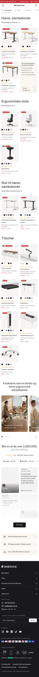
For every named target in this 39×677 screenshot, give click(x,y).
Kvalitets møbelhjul (7, 369)
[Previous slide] (30, 436)
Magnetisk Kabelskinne (9, 335)
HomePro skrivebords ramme (27, 221)
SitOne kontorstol (7, 134)
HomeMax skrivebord (8, 85)
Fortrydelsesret (23, 667)
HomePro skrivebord (8, 51)
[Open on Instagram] (16, 470)
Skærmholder (24, 269)
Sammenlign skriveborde (9, 22)
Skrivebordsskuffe (7, 303)
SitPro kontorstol (26, 134)
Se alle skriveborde (26, 89)
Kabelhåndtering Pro (27, 335)
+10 (13, 46)
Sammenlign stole (7, 105)
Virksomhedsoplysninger (8, 667)
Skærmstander (6, 268)
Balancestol (5, 168)
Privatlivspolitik (5, 664)
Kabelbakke (24, 303)
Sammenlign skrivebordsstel (10, 191)
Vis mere (19, 525)
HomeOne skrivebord (27, 51)
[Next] (37, 461)
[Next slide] (36, 436)
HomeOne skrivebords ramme (8, 221)
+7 (13, 263)
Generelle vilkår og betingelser (21, 664)
